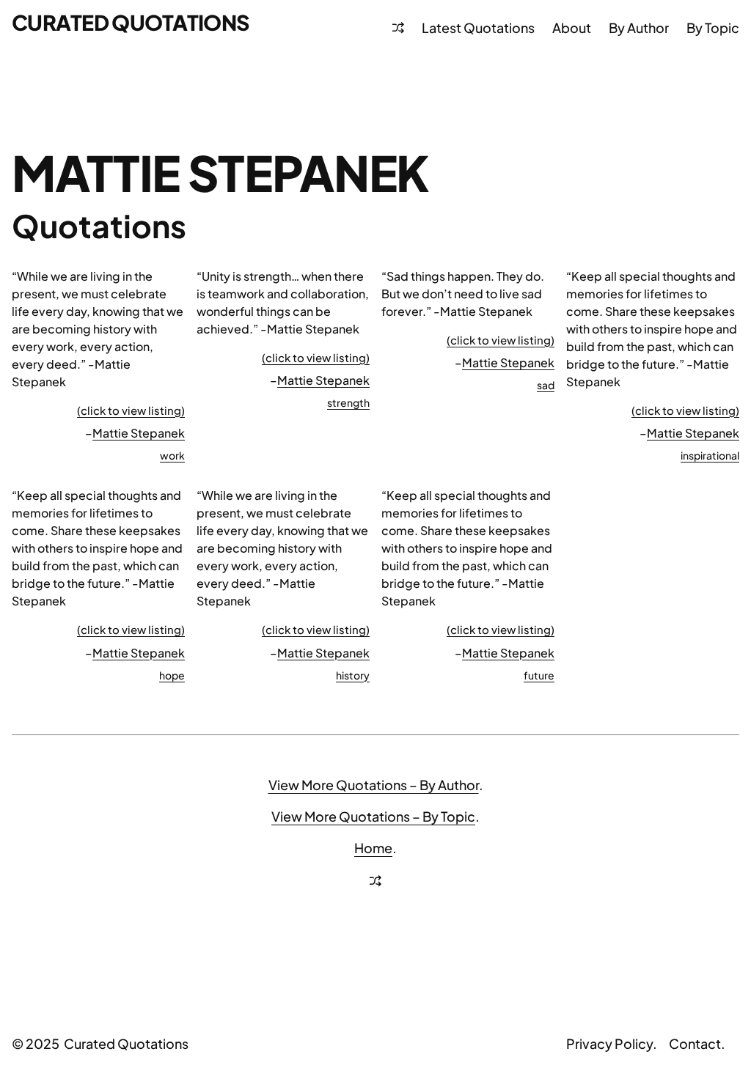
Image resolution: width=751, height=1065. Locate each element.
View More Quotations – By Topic (373, 816)
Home (373, 847)
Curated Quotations (131, 22)
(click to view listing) (131, 410)
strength (348, 402)
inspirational (710, 455)
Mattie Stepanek (138, 433)
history (353, 675)
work (172, 455)
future (539, 675)
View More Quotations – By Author (373, 784)
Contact (695, 1043)
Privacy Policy (609, 1043)
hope (172, 675)
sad (545, 384)
